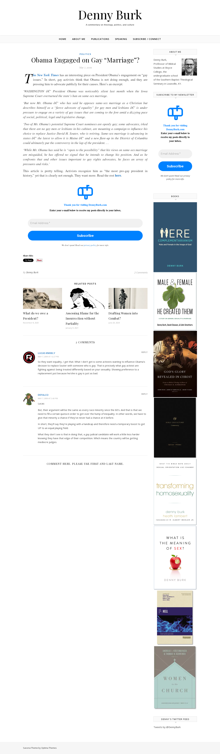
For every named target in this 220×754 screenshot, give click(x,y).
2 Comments (141, 272)
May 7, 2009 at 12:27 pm (48, 356)
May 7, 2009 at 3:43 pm (48, 398)
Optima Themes (49, 747)
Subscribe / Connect (147, 39)
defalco (43, 394)
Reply (144, 352)
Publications (100, 39)
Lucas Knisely (46, 353)
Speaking (121, 39)
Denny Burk (110, 14)
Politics (85, 54)
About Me (78, 39)
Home (62, 39)
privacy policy (90, 245)
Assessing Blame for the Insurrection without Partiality (82, 318)
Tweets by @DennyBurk (167, 727)
